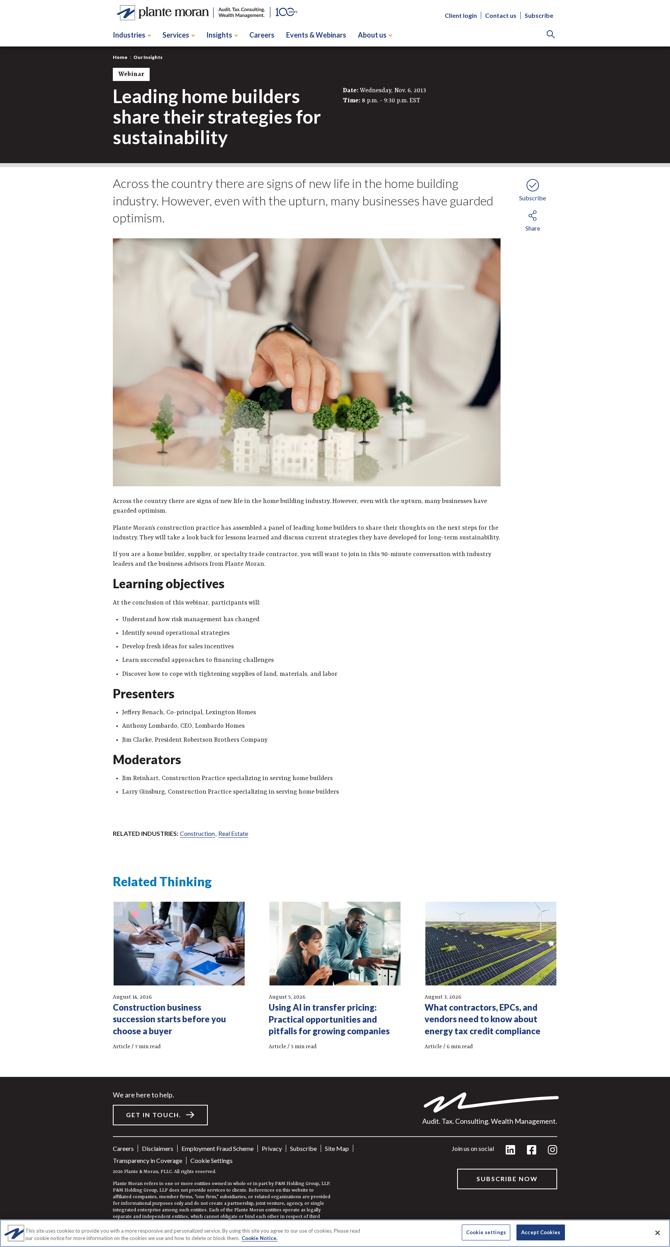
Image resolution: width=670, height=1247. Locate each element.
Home (120, 57)
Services (175, 35)
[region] (335, 1233)
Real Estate (233, 833)
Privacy (272, 1148)
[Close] (657, 1232)
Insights (219, 35)
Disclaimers (157, 1148)
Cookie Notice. (260, 1238)
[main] (335, 623)
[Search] (551, 35)
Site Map (337, 1148)
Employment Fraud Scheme (217, 1148)
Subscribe (539, 15)
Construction (197, 833)
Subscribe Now (507, 1178)
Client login (461, 15)
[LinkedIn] (510, 1150)
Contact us (500, 15)
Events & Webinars (316, 35)
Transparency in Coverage (147, 1160)
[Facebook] (531, 1150)
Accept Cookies (540, 1232)
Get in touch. (153, 1114)
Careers (262, 35)
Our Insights (147, 57)
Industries (129, 35)
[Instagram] (552, 1150)
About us (372, 35)
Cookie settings (211, 1160)
